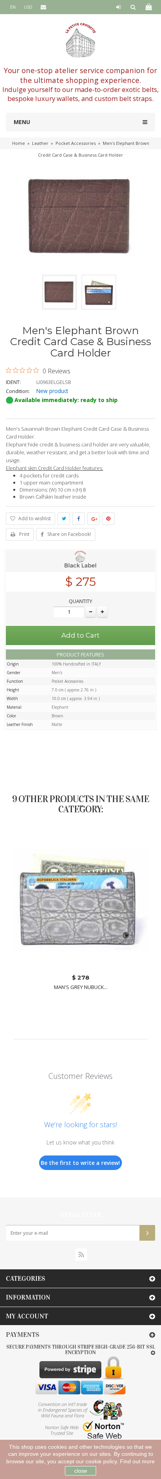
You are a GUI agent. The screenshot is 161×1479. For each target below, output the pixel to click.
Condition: (18, 391)
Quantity (80, 601)
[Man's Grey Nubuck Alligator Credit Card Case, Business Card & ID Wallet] (80, 901)
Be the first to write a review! (80, 1162)
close (80, 1471)
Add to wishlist (34, 518)
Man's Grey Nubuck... (80, 987)
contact (46, 21)
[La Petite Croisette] (80, 40)
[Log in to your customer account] (118, 7)
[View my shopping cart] (148, 7)
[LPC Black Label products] (80, 560)
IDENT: (13, 382)
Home (18, 143)
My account (27, 1316)
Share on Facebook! (69, 534)
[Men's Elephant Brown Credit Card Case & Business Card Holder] (59, 292)
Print (24, 534)
